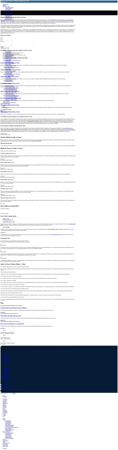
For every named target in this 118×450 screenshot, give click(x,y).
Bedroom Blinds (8, 8)
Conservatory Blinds (7, 371)
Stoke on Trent (3, 141)
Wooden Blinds (8, 51)
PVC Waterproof (6, 373)
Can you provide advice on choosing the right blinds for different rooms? (14, 288)
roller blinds (2, 21)
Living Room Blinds (9, 7)
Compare (5, 448)
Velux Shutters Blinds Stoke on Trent (9, 105)
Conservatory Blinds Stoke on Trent (9, 76)
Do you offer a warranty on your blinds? (8, 280)
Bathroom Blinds (8, 18)
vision (57, 19)
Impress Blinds (3, 19)
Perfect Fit (5, 378)
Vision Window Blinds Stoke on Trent (10, 111)
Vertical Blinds (6, 369)
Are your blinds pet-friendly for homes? (8, 272)
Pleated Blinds (8, 64)
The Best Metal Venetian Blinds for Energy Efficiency (13, 307)
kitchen (45, 25)
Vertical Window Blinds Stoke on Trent (10, 69)
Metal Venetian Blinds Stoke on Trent (9, 91)
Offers (4, 357)
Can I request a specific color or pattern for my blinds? (11, 276)
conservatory (51, 25)
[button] (38, 266)
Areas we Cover (6, 358)
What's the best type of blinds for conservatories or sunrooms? (12, 284)
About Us (5, 355)
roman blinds (11, 129)
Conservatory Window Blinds (11, 90)
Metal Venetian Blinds (9, 429)
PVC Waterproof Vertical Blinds (11, 427)
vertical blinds (52, 19)
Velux (7, 21)
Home (1, 14)
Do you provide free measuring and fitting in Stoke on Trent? (12, 297)
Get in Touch (5, 360)
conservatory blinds (69, 19)
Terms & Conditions (7, 361)
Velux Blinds (7, 68)
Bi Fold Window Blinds (10, 94)
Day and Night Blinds (9, 75)
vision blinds (24, 129)
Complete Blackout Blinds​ (10, 71)
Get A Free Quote (6, 356)
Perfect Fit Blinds (8, 79)
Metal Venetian (62, 19)
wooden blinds (67, 128)
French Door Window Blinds (11, 99)
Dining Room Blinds (9, 13)
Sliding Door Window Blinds (11, 92)
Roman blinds (12, 21)
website (13, 235)
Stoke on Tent (38, 21)
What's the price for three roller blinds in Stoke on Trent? (11, 292)
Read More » (3, 312)
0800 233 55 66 (3, 2)
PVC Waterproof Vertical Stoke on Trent (10, 98)
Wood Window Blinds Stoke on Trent (9, 62)
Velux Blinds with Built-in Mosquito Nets (10, 315)
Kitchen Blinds (8, 436)
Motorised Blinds (8, 73)
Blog (4, 359)
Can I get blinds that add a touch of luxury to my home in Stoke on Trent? (14, 266)
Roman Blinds (8, 77)
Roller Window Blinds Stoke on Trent (9, 83)
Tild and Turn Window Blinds (11, 96)
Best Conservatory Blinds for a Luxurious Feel (12, 323)
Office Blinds (8, 9)
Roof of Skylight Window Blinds (11, 88)
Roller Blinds (8, 61)
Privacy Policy (6, 363)
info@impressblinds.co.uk (57, 234)
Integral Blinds (6, 370)
